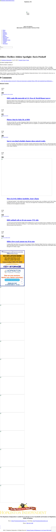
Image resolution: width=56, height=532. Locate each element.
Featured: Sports (22, 60)
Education (5, 33)
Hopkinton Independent (6, 60)
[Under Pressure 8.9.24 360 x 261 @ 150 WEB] (12, 502)
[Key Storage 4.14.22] (12, 267)
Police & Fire (5, 37)
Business (5, 36)
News (4, 31)
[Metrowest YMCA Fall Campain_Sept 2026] (12, 412)
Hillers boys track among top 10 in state (21, 241)
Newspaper (5, 43)
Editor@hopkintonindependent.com (19, 520)
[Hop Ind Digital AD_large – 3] (12, 303)
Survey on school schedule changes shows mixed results (26, 141)
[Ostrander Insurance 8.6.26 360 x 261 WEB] (12, 430)
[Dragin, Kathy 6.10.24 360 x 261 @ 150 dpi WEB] (12, 394)
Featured (4, 32)
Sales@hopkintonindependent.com (40, 520)
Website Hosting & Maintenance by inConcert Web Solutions (40, 530)
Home (4, 30)
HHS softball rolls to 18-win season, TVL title (23, 220)
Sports (4, 35)
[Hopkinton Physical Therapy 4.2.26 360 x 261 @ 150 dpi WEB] (12, 285)
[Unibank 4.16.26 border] (12, 484)
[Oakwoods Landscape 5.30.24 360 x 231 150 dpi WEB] (12, 357)
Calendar (5, 41)
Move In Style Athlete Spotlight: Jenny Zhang (23, 199)
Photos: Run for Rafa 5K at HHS (18, 119)
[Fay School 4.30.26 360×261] (12, 339)
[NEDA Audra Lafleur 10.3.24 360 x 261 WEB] (12, 466)
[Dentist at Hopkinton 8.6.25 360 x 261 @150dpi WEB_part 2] (12, 448)
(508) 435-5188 (29, 523)
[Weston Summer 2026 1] (12, 375)
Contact (4, 42)
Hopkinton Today (6, 40)
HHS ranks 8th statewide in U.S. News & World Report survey (29, 98)
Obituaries (5, 38)
